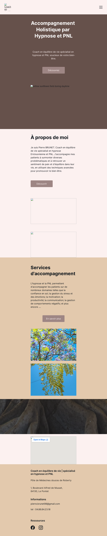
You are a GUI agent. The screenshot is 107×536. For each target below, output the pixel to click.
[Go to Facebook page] (33, 528)
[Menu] (101, 7)
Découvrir (42, 183)
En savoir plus (53, 318)
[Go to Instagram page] (41, 528)
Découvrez (53, 70)
